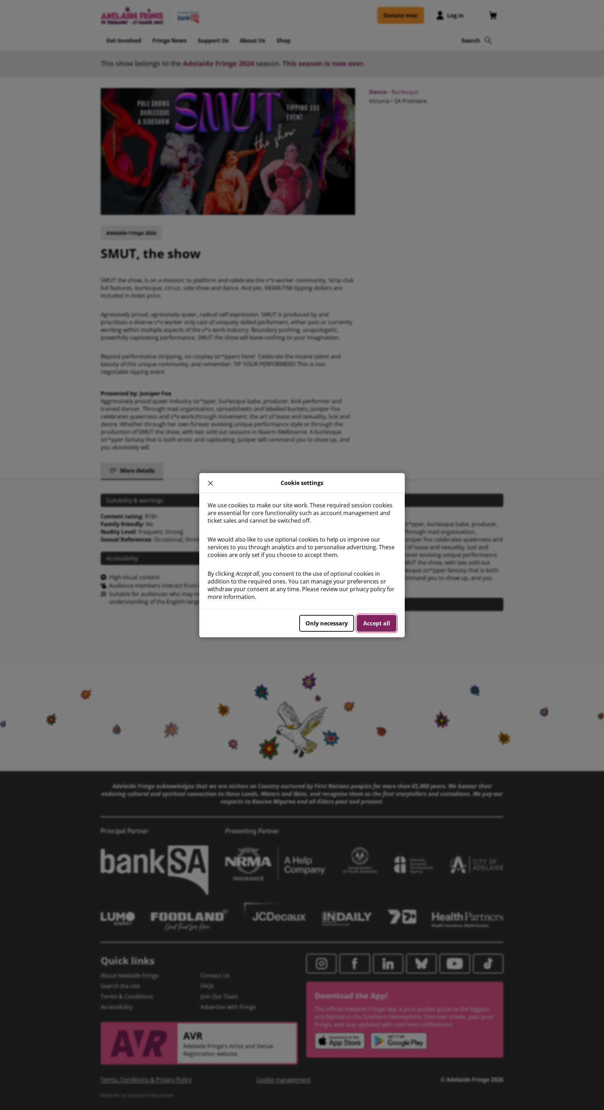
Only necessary (326, 623)
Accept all (376, 623)
